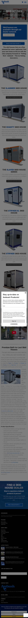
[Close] (25, 293)
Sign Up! (14, 321)
